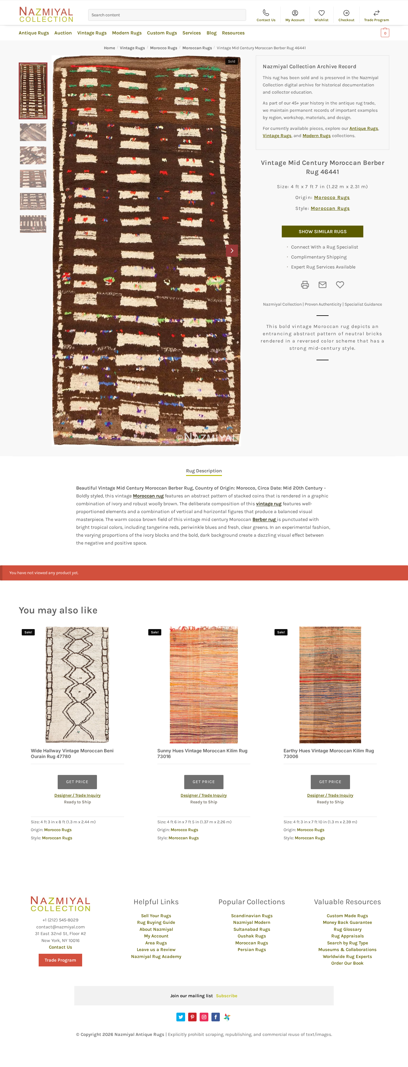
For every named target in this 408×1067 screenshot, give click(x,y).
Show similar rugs (323, 231)
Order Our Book (347, 963)
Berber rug (264, 519)
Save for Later (340, 285)
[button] (232, 251)
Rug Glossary (347, 929)
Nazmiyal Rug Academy (156, 956)
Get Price (77, 781)
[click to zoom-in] (146, 251)
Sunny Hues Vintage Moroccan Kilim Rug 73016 (202, 754)
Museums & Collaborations (347, 949)
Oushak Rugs (252, 936)
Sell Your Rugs (156, 915)
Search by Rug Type (347, 943)
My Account (295, 20)
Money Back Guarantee (347, 922)
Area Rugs (156, 943)
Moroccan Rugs (197, 48)
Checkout (347, 20)
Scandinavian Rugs (252, 915)
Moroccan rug (148, 496)
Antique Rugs (363, 128)
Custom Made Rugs (347, 915)
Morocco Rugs (163, 48)
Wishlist (321, 20)
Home (109, 48)
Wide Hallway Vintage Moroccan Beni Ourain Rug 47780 (72, 754)
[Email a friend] (322, 285)
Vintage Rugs (132, 48)
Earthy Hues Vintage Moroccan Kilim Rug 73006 (329, 754)
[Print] (305, 285)
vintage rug (268, 503)
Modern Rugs (317, 135)
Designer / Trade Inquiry (77, 795)
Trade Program (376, 20)
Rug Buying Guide (156, 922)
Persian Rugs (252, 949)
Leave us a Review (156, 949)
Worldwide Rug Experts (347, 956)
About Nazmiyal (156, 929)
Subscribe (226, 995)
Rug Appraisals (347, 936)
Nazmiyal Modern (251, 922)
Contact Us (266, 20)
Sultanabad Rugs (251, 929)
